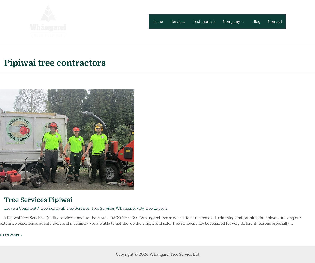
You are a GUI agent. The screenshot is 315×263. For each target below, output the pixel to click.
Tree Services (77, 208)
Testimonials (204, 21)
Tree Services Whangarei (114, 208)
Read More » (11, 235)
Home (158, 21)
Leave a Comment (20, 208)
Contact (275, 21)
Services (178, 21)
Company (231, 21)
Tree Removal (52, 208)
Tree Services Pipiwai (38, 200)
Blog (256, 21)
